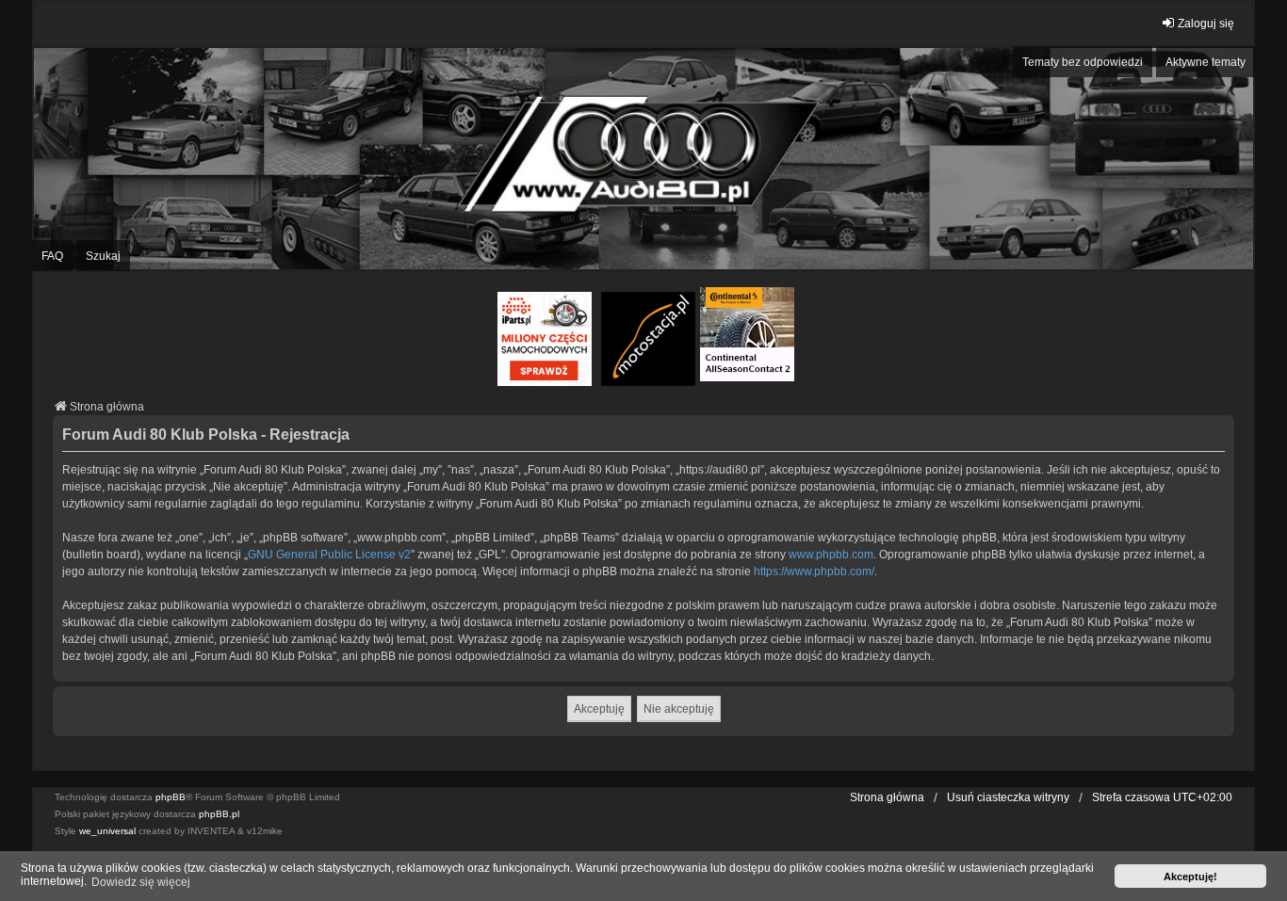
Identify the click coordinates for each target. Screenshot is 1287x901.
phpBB (170, 797)
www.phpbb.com (831, 554)
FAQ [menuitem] (52, 256)
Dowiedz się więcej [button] (140, 882)
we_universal (107, 831)
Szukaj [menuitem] (103, 256)
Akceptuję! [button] (1190, 876)
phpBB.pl (219, 814)
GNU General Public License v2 (329, 554)
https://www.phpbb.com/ (814, 571)
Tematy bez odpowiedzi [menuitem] (1082, 62)
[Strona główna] (643, 159)
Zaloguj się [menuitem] (1206, 23)
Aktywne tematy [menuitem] (1205, 62)
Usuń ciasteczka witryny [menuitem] (1008, 797)
